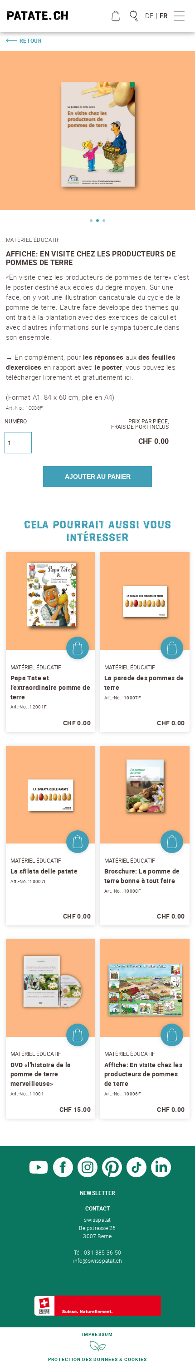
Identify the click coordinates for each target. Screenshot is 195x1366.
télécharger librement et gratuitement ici (69, 377)
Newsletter (97, 1192)
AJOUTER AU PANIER (98, 476)
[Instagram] (88, 1175)
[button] (91, 220)
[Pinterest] (112, 1175)
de (149, 15)
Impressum (97, 1334)
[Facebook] (63, 1175)
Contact (97, 1208)
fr (164, 15)
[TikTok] (136, 1175)
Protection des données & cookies (97, 1359)
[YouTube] (39, 1175)
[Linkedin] (161, 1175)
